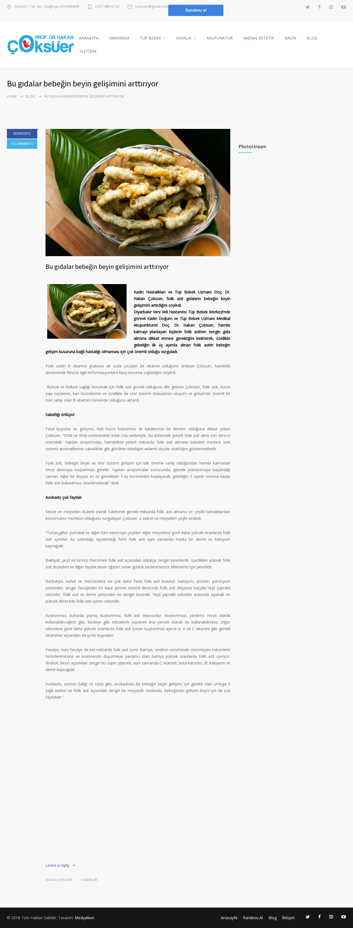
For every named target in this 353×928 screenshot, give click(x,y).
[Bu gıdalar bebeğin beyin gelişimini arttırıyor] (138, 192)
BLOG (312, 38)
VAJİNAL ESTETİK (258, 38)
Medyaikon (84, 917)
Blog (30, 96)
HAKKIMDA (119, 38)
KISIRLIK (183, 38)
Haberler (89, 879)
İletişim (288, 917)
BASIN (290, 38)
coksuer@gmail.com (151, 7)
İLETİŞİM (88, 51)
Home (12, 96)
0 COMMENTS (22, 143)
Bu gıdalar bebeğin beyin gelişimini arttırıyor (107, 266)
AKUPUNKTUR (220, 38)
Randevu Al (253, 917)
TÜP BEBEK (150, 38)
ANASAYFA (88, 38)
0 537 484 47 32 (107, 7)
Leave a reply (57, 865)
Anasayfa (229, 917)
